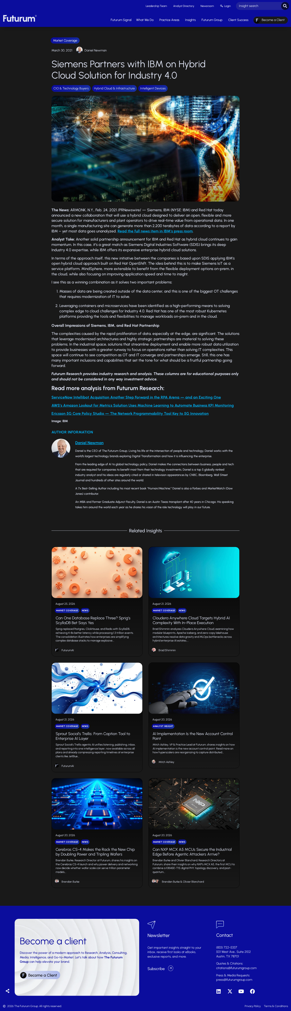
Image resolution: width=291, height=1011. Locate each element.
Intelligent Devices (153, 88)
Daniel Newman (96, 50)
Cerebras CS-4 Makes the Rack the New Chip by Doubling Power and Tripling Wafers (95, 852)
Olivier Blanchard (193, 881)
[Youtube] (241, 991)
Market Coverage (65, 40)
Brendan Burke (70, 881)
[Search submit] (285, 6)
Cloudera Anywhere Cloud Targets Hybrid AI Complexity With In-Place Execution (191, 620)
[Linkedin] (218, 991)
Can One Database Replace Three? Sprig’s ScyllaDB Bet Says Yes (93, 620)
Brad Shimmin (167, 650)
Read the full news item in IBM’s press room (155, 231)
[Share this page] (8, 991)
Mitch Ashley (166, 762)
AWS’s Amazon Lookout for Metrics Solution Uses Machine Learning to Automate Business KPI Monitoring (142, 405)
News (85, 610)
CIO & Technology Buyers (71, 88)
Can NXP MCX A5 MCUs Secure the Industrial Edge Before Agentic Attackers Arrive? (192, 852)
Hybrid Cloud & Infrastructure (114, 88)
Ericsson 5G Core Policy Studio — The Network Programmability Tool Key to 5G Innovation (130, 413)
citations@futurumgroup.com (236, 968)
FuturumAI (68, 650)
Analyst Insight (163, 726)
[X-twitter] (229, 991)
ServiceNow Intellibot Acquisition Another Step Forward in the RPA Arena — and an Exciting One (136, 397)
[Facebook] (252, 991)
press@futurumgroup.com (234, 980)
